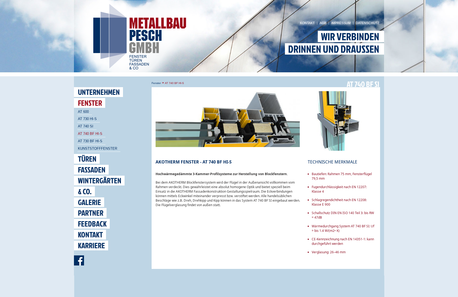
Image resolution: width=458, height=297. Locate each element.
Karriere (91, 245)
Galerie (89, 202)
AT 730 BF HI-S (90, 141)
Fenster (156, 83)
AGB (323, 23)
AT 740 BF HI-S (90, 134)
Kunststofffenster (97, 148)
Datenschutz (367, 23)
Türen (87, 159)
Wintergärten (99, 180)
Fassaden (91, 170)
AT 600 (83, 112)
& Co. (85, 191)
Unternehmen (99, 92)
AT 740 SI (85, 126)
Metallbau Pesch (144, 38)
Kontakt (307, 23)
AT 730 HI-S (87, 119)
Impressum (341, 23)
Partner (90, 213)
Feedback (92, 224)
